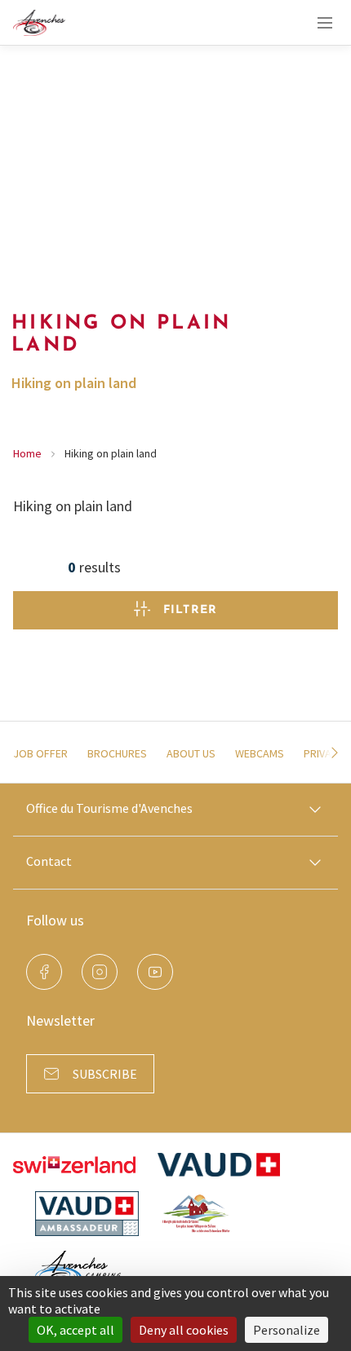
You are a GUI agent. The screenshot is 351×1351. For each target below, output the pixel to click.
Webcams (259, 753)
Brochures (117, 753)
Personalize (286, 1330)
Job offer (40, 753)
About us (191, 753)
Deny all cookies (184, 1330)
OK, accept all (75, 1330)
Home (27, 453)
